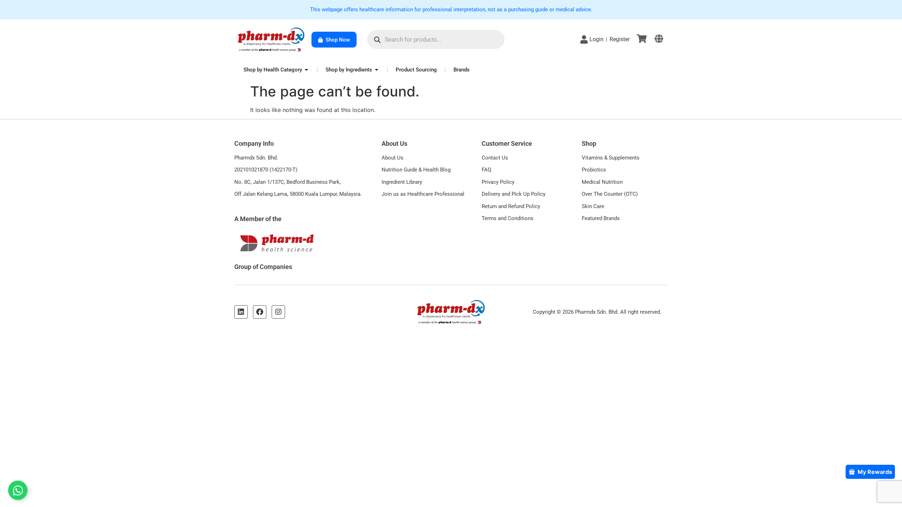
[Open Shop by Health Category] (306, 70)
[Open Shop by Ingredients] (376, 70)
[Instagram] (278, 312)
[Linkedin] (241, 312)
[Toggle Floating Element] (17, 490)
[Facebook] (259, 312)
